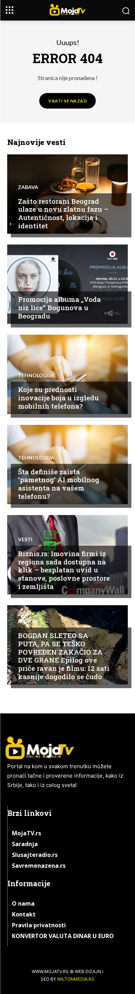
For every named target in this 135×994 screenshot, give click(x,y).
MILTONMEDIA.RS (75, 979)
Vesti (25, 285)
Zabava (28, 187)
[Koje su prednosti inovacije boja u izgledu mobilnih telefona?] (67, 374)
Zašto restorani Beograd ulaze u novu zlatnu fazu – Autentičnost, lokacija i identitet (63, 213)
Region (28, 621)
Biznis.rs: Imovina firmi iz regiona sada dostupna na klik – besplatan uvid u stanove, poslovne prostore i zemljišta (64, 570)
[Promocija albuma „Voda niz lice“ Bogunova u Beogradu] (67, 284)
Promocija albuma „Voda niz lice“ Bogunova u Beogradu (59, 307)
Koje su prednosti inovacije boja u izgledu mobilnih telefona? (58, 397)
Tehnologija (36, 375)
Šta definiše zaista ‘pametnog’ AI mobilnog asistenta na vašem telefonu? (58, 484)
